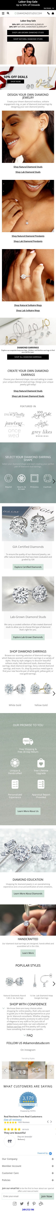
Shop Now (16, 81)
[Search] (8, 13)
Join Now (46, 1196)
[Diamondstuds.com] (28, 13)
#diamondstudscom (36, 1043)
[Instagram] (15, 1204)
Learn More (28, 953)
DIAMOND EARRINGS (28, 347)
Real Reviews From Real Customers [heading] (23, 1116)
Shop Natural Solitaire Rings (28, 305)
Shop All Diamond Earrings (28, 357)
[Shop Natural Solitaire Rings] (28, 275)
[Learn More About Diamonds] (28, 871)
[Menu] (3, 13)
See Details (47, 8)
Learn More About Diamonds (28, 893)
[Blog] (41, 1204)
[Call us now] (48, 13)
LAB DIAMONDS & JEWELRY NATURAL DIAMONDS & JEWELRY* (28, 25)
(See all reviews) (12, 1119)
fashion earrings (14, 1026)
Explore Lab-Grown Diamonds (28, 637)
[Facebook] (28, 1204)
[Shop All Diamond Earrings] (28, 331)
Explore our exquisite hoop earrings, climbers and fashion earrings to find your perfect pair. (28, 351)
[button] (5, 1070)
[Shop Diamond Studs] (28, 137)
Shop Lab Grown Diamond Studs (28, 32)
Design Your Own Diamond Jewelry (28, 96)
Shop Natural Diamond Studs (28, 39)
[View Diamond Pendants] (28, 206)
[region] (28, 41)
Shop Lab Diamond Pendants (28, 241)
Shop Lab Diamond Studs (28, 172)
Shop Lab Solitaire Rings (28, 310)
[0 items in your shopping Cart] (53, 13)
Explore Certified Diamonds (28, 567)
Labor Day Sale (28, 21)
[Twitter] (22, 1204)
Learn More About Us (28, 811)
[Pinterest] (34, 1204)
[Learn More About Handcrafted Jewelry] (28, 935)
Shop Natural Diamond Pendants (28, 236)
